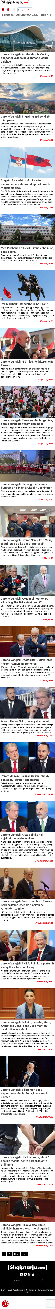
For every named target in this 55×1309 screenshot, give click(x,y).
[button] (5, 1303)
